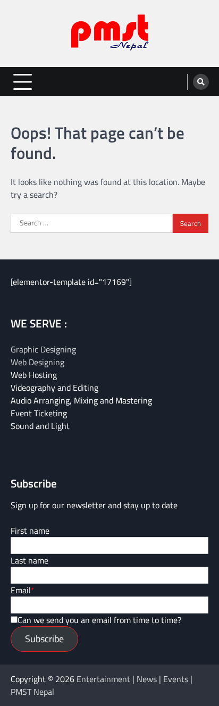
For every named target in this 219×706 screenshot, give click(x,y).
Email (21, 590)
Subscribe (44, 639)
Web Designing (37, 362)
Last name (29, 560)
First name (30, 530)
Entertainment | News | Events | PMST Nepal (101, 685)
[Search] (201, 82)
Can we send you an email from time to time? (99, 619)
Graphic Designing (43, 349)
